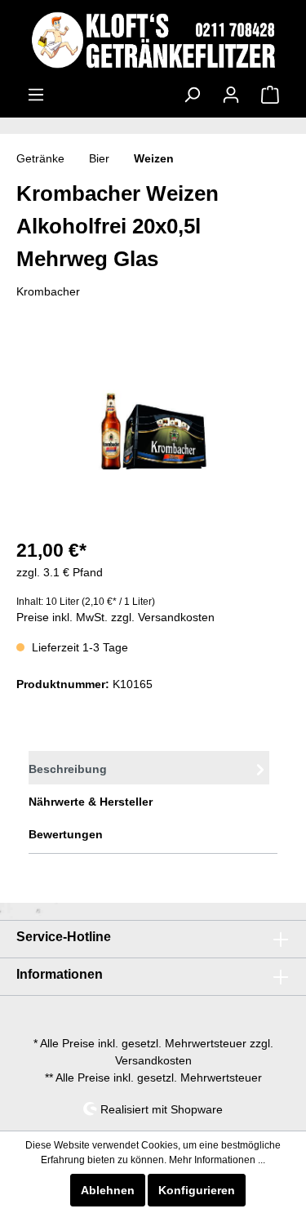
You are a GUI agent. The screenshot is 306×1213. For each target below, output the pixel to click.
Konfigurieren (196, 1190)
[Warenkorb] (270, 94)
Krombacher (48, 291)
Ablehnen (108, 1190)
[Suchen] (191, 94)
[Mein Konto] (231, 94)
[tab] (149, 767)
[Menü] (35, 94)
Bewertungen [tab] (66, 834)
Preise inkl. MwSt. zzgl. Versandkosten (115, 617)
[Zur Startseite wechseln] (153, 40)
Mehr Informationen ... (217, 1160)
